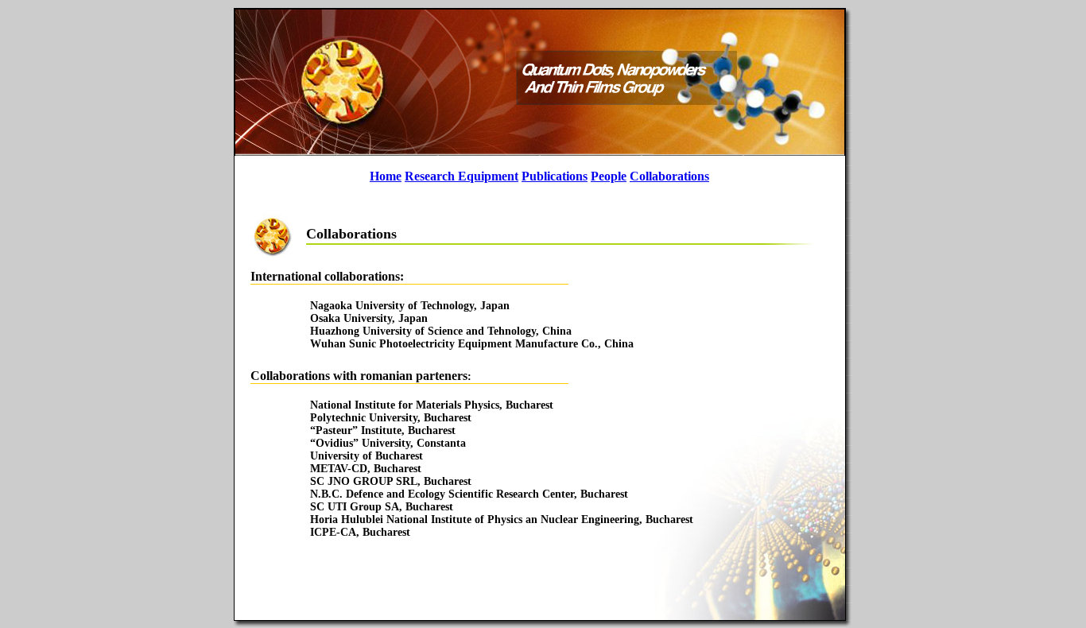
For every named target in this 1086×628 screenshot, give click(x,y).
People (608, 176)
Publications (555, 176)
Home (385, 176)
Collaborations (669, 176)
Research (430, 176)
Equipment (486, 176)
